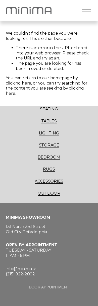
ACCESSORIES (49, 181)
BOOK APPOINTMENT (49, 286)
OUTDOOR (49, 193)
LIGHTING (49, 133)
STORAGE (49, 145)
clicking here (18, 83)
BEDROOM (49, 157)
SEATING (49, 109)
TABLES (49, 121)
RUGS (49, 169)
